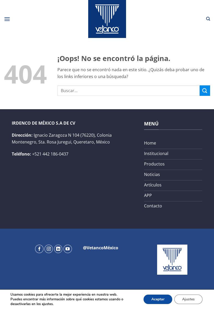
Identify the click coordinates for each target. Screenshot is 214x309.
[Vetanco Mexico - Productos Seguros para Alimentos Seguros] (107, 19)
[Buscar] (208, 19)
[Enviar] (205, 90)
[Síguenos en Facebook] (39, 249)
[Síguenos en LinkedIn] (58, 249)
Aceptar (157, 299)
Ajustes (188, 299)
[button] (7, 19)
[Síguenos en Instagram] (48, 249)
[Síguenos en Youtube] (67, 249)
